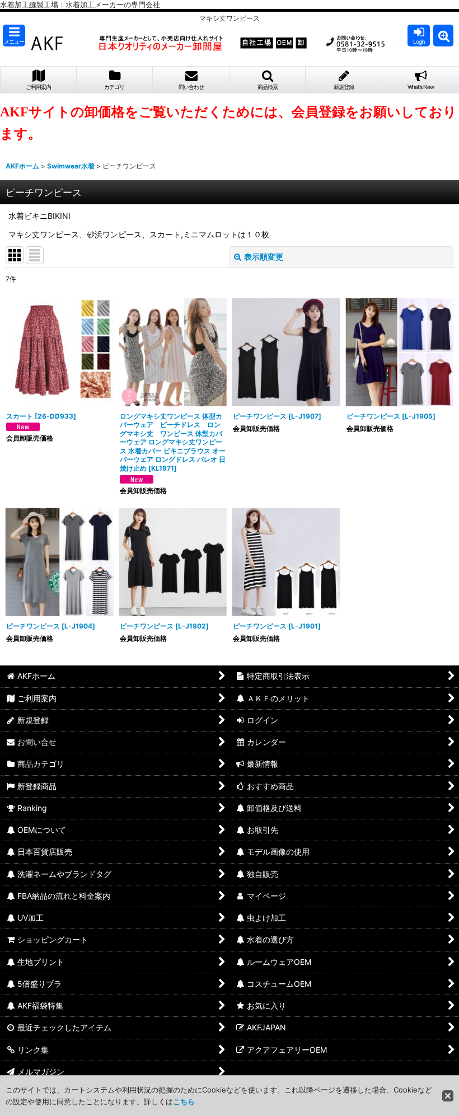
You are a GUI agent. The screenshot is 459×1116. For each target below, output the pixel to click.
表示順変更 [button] (263, 256)
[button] (14, 35)
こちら (184, 1101)
